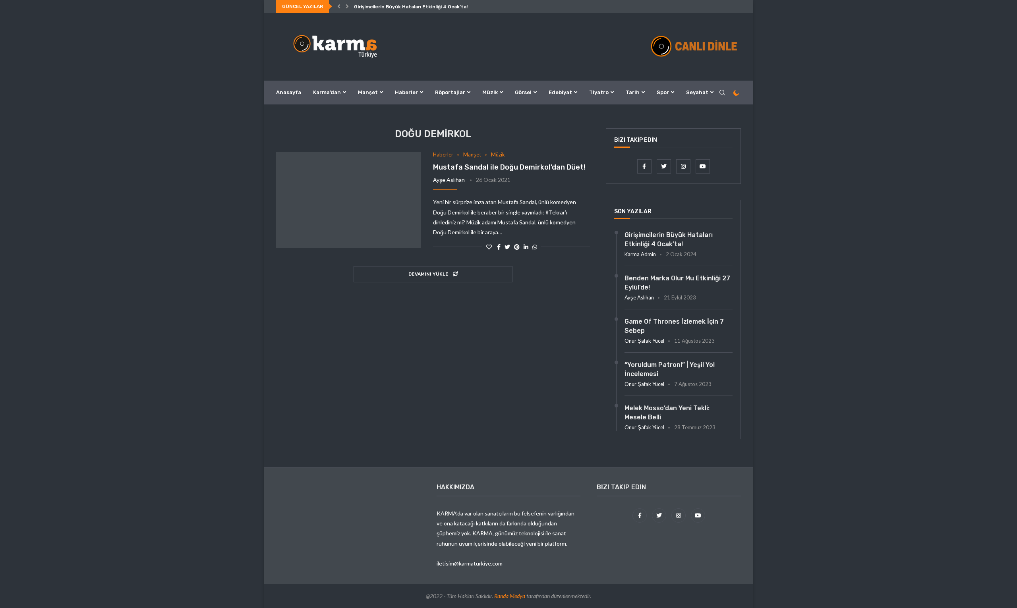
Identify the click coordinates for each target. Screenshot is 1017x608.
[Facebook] (645, 166)
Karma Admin (640, 254)
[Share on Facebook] (499, 246)
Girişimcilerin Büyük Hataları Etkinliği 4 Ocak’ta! (411, 7)
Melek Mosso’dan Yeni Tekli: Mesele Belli (667, 412)
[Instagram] (684, 166)
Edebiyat (560, 92)
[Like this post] (489, 246)
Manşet (368, 92)
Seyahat (697, 92)
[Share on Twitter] (507, 246)
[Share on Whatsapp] (534, 246)
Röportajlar (450, 92)
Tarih (633, 92)
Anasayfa (288, 92)
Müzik (490, 92)
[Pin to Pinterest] (517, 246)
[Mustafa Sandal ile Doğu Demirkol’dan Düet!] (348, 200)
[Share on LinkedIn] (526, 246)
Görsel (523, 92)
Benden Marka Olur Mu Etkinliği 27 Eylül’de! (677, 282)
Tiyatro (599, 92)
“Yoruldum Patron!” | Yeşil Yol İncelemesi (670, 369)
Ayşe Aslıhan (449, 179)
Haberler (406, 92)
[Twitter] (664, 166)
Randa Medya (509, 596)
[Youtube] (703, 166)
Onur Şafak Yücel (644, 341)
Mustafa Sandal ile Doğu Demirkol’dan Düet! (509, 167)
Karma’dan (327, 92)
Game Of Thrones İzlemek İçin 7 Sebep (674, 326)
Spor (663, 92)
